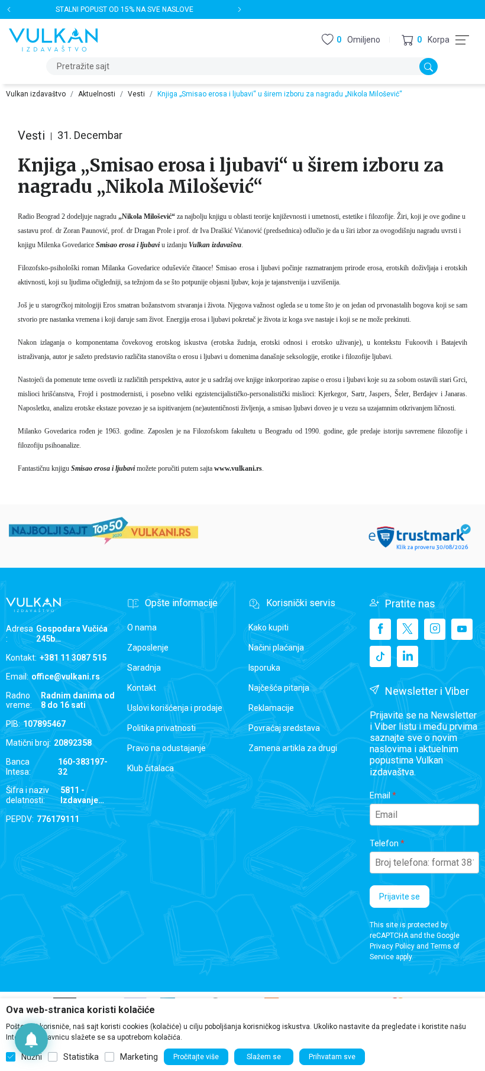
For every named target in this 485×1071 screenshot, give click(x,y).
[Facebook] (380, 629)
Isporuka (264, 667)
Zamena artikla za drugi (292, 748)
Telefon (384, 843)
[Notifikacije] (31, 1039)
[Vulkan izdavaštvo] (53, 38)
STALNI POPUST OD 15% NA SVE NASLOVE (124, 9)
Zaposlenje (148, 647)
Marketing (139, 1057)
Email (380, 795)
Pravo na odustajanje (166, 748)
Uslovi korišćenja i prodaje (174, 708)
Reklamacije (271, 708)
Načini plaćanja (276, 647)
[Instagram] (434, 629)
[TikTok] (380, 656)
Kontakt (141, 688)
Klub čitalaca (150, 768)
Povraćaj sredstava (284, 728)
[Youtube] (462, 629)
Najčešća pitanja (278, 688)
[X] (407, 629)
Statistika (81, 1057)
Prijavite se (399, 896)
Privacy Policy (392, 946)
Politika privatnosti (161, 728)
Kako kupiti (268, 627)
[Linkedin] (407, 656)
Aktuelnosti (96, 94)
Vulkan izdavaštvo (36, 94)
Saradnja (144, 667)
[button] (426, 40)
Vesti (136, 94)
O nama (142, 627)
